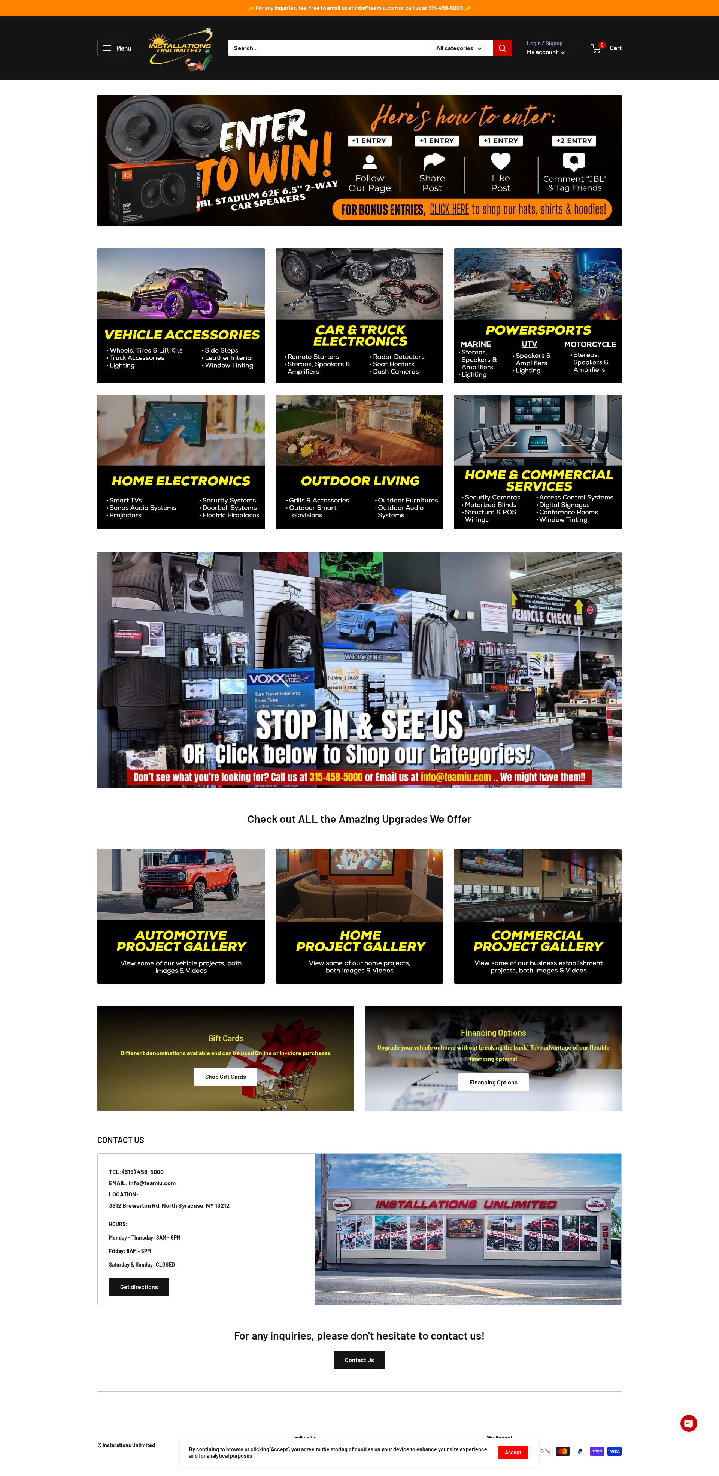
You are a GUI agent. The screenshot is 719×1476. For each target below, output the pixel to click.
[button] (688, 1423)
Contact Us (359, 1359)
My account (543, 51)
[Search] (502, 48)
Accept (513, 1452)
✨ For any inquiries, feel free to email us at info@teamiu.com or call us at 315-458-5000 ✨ (359, 7)
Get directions (139, 1286)
